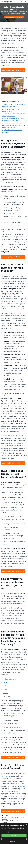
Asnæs (5, 682)
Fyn (23, 784)
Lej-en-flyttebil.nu (8, 2)
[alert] (14, 833)
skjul (19, 101)
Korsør (5, 693)
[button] (14, 841)
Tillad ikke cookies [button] (14, 838)
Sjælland (22, 786)
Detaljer (20, 829)
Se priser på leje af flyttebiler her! (14, 17)
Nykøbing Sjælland (9, 679)
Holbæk (6, 686)
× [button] (26, 824)
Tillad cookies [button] (14, 835)
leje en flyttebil (6, 776)
